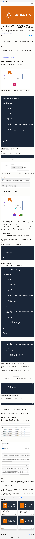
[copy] (32, 97)
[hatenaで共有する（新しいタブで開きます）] (29, 35)
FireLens (8, 33)
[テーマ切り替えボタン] (34, 1)
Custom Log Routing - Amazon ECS (8, 57)
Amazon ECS (3, 33)
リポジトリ (11, 51)
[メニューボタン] (1, 1)
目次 (32, 3)
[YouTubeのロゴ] (33, 534)
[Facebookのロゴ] (29, 534)
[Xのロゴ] (31, 534)
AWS (11, 33)
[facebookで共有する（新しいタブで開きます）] (31, 35)
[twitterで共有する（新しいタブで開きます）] (33, 35)
